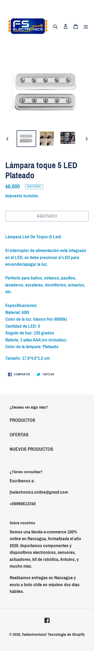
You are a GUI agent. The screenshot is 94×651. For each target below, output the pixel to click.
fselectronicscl (34, 634)
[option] (26, 138)
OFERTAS (19, 434)
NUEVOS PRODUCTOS (31, 449)
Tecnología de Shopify (66, 634)
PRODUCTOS (22, 420)
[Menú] (86, 26)
